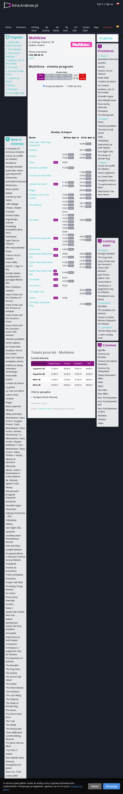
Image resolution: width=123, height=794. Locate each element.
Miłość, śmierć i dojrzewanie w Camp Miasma (13, 473)
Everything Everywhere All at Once (14, 229)
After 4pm (87, 137)
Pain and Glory (13, 545)
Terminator (11, 644)
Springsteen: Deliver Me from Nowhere (14, 626)
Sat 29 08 (75, 77)
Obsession (11, 509)
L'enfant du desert (38, 184)
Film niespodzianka (15, 247)
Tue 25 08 (48, 77)
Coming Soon (35, 29)
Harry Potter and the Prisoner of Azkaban (14, 308)
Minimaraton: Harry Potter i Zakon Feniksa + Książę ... (15, 452)
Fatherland (11, 236)
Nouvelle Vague (105, 96)
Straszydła (34, 279)
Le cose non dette (15, 390)
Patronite (107, 27)
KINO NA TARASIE (15, 357)
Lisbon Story (12, 394)
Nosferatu (11, 501)
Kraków (106, 38)
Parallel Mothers (14, 549)
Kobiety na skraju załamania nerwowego (14, 368)
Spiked (9, 619)
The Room (11, 710)
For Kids (74, 29)
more (31, 58)
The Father (11, 683)
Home (8, 27)
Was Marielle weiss (107, 100)
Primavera (103, 111)
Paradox (102, 419)
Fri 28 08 (68, 77)
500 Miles (102, 306)
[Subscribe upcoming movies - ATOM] (117, 27)
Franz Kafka (11, 262)
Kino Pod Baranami (107, 397)
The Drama (11, 673)
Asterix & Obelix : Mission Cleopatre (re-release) (107, 320)
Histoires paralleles (38, 167)
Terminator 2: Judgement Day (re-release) (105, 288)
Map (96, 27)
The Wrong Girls (106, 114)
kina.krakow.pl (25, 5)
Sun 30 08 (82, 77)
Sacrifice (33, 150)
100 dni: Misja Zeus (107, 330)
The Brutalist (12, 665)
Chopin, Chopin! (13, 207)
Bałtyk (9, 193)
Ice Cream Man (105, 176)
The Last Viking (13, 695)
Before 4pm (70, 137)
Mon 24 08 (41, 77)
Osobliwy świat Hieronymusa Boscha (13, 538)
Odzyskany (103, 140)
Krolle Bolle (103, 77)
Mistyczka (10, 466)
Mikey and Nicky (14, 414)
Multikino (102, 415)
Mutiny (32, 156)
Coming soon (109, 243)
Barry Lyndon (12, 189)
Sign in (100, 4)
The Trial (10, 721)
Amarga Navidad (106, 253)
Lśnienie (10, 398)
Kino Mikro (103, 393)
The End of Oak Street (40, 175)
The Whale (11, 724)
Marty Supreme (13, 406)
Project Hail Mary (14, 582)
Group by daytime (54, 86)
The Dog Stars (105, 257)
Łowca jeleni (12, 775)
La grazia (10, 387)
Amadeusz (11, 162)
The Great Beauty (14, 687)
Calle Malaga (12, 204)
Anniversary (34, 249)
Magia (32, 190)
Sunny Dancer (104, 281)
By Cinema (45, 29)
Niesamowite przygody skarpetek (12, 494)
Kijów (100, 386)
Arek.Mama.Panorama (109, 59)
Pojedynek (11, 563)
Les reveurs (103, 85)
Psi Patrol (33, 219)
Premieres (21, 27)
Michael (9, 410)
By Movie (56, 29)
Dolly (100, 136)
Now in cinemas (17, 141)
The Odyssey (35, 204)
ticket (88, 144)
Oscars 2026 (86, 29)
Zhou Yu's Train (13, 771)
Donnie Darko (12, 215)
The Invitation (13, 691)
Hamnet (10, 290)
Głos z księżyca (13, 286)
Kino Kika (102, 390)
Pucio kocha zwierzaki (39, 238)
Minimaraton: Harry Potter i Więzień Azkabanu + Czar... (15, 441)
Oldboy (9, 524)
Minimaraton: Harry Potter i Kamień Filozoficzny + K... (15, 431)
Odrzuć (95, 786)
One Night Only (36, 291)
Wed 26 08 (55, 77)
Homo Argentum (106, 172)
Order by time (74, 86)
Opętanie (10, 531)
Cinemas (109, 345)
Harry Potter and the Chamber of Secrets (14, 297)
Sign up (109, 4)
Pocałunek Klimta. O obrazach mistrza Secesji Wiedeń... (15, 556)
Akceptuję (111, 786)
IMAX (100, 382)
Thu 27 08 (61, 77)
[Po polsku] (118, 4)
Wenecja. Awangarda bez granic (13, 764)
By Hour (65, 29)
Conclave (10, 211)
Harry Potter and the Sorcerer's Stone (14, 318)
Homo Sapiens (13, 342)
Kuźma (9, 379)
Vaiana (32, 297)
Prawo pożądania (14, 574)
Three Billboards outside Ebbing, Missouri (14, 735)
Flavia (31, 162)
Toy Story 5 (34, 285)
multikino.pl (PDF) (45, 409)
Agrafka (101, 350)
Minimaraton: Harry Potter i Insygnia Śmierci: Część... (15, 421)
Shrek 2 (9, 608)
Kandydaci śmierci (107, 180)
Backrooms (11, 185)
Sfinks (101, 423)
